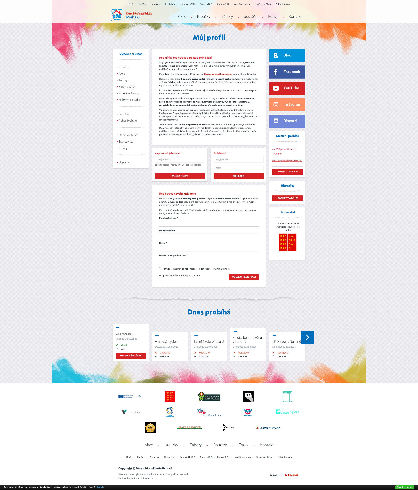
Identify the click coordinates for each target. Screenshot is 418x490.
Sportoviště (206, 4)
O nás (131, 4)
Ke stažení (170, 4)
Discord (290, 121)
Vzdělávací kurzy (242, 4)
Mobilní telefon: (167, 230)
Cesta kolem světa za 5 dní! (247, 339)
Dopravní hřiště (187, 4)
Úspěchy (124, 162)
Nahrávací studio (129, 100)
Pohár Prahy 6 (282, 4)
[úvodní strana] (131, 15)
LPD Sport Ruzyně (286, 341)
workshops (124, 333)
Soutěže (250, 16)
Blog (287, 55)
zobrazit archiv (288, 172)
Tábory (227, 16)
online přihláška (131, 356)
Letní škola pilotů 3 (209, 341)
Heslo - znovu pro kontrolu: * (173, 255)
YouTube (291, 88)
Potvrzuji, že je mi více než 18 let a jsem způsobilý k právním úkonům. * (197, 268)
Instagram (292, 104)
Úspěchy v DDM (263, 4)
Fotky (273, 16)
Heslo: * (163, 243)
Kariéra (142, 4)
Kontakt (295, 16)
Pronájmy (155, 4)
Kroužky (203, 16)
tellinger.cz (291, 475)
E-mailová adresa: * (168, 218)
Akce (182, 16)
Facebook (291, 72)
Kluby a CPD (223, 4)
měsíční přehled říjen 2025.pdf (287, 160)
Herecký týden (166, 341)
